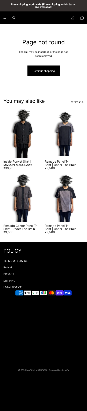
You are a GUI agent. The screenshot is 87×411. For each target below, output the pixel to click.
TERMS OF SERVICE (15, 260)
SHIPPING (9, 280)
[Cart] (82, 17)
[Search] (14, 17)
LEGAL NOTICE (12, 287)
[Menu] (5, 18)
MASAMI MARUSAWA (37, 370)
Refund (7, 267)
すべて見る (77, 101)
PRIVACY (8, 274)
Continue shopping (44, 70)
